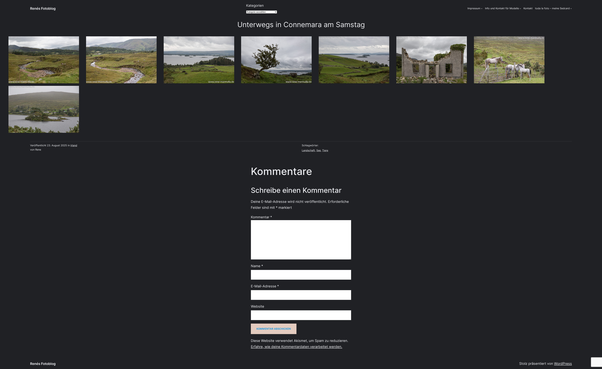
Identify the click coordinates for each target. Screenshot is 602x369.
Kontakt (528, 8)
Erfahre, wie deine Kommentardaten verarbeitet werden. (296, 346)
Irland (74, 145)
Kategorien (255, 5)
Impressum (473, 8)
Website (257, 306)
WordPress (563, 363)
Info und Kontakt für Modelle (502, 8)
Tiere (325, 150)
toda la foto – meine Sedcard (552, 8)
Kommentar (261, 217)
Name (257, 266)
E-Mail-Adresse (265, 286)
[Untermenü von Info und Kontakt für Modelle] (520, 8)
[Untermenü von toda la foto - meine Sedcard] (571, 8)
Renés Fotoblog (43, 8)
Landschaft (308, 150)
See (318, 150)
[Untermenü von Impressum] (482, 8)
